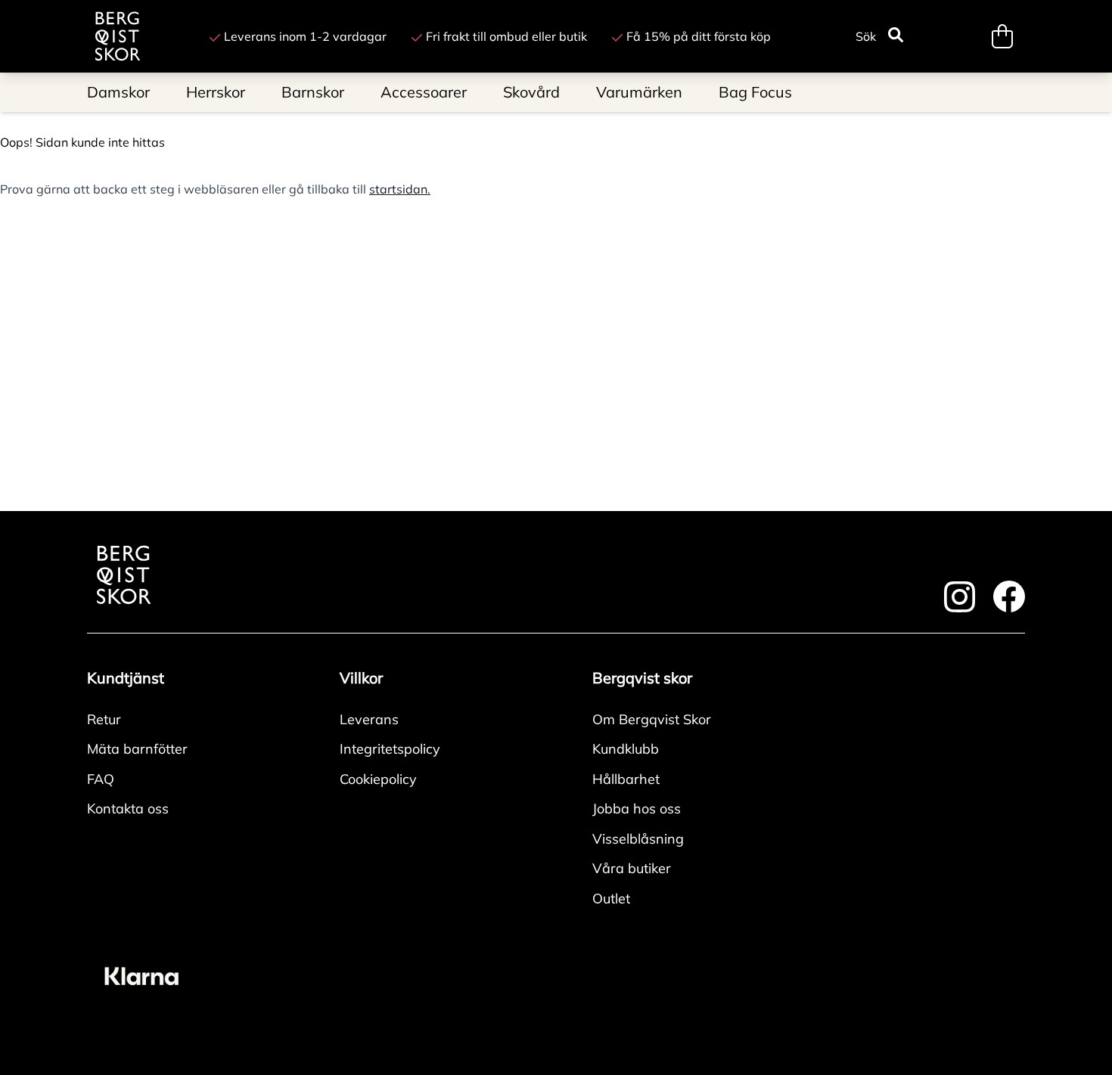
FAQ (100, 779)
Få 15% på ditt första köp (698, 36)
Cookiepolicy (378, 779)
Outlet (611, 898)
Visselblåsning (638, 838)
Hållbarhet (626, 779)
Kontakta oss (128, 808)
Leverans (369, 719)
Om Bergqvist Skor (651, 719)
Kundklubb (625, 748)
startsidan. (399, 189)
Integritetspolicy (390, 748)
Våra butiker (631, 868)
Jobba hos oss (636, 808)
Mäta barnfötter (137, 748)
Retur (104, 719)
